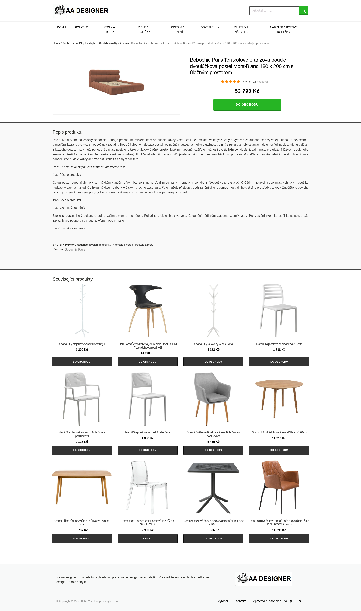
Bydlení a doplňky (73, 43)
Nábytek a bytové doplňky (284, 29)
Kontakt (240, 601)
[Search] (303, 10)
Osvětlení (208, 27)
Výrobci (223, 601)
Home (56, 43)
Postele (124, 43)
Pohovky (82, 27)
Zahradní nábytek (241, 29)
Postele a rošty (108, 43)
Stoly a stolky (109, 29)
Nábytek (91, 43)
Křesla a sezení (177, 29)
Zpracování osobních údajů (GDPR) (277, 601)
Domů (61, 27)
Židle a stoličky (143, 29)
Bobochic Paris (75, 249)
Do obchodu (247, 104)
